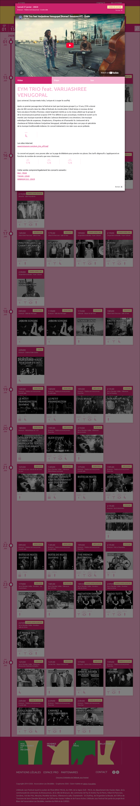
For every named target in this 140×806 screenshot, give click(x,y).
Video (20, 80)
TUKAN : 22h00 (23, 176)
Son (92, 80)
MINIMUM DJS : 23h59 (26, 179)
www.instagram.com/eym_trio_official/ (32, 146)
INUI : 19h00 (22, 173)
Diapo (56, 80)
